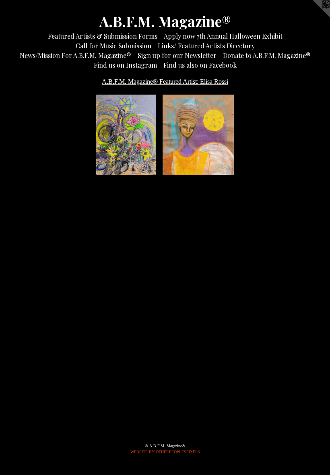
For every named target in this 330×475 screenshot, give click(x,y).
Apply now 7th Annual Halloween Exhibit (223, 36)
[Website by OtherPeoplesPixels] (314, 16)
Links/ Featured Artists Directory (206, 45)
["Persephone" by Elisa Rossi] (126, 135)
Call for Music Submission (113, 45)
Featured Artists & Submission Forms (102, 36)
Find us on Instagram (125, 65)
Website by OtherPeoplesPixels (165, 452)
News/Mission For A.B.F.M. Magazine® (75, 55)
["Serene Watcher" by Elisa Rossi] (198, 135)
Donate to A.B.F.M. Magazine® (267, 55)
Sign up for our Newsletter (177, 55)
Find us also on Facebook (200, 65)
